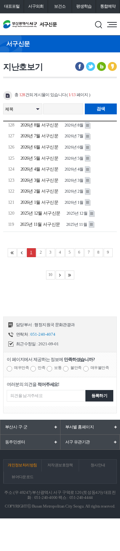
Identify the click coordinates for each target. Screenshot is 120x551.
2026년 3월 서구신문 (39, 180)
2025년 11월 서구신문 (40, 224)
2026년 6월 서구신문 (39, 147)
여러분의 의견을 (33, 384)
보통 (57, 367)
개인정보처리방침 (22, 465)
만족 (41, 367)
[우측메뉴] (112, 24)
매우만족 (21, 367)
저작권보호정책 (60, 465)
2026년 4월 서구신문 (39, 169)
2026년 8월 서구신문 (39, 125)
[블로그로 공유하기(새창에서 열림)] (101, 66)
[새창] (88, 124)
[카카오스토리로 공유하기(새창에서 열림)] (112, 66)
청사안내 (98, 465)
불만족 (76, 367)
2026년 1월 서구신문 (39, 202)
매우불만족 (100, 367)
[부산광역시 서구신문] (30, 24)
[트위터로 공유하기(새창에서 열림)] (90, 66)
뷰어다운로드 (22, 477)
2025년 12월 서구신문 (40, 213)
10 (50, 274)
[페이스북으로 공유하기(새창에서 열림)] (79, 66)
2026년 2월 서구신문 (39, 191)
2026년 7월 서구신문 (39, 136)
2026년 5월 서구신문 (39, 158)
